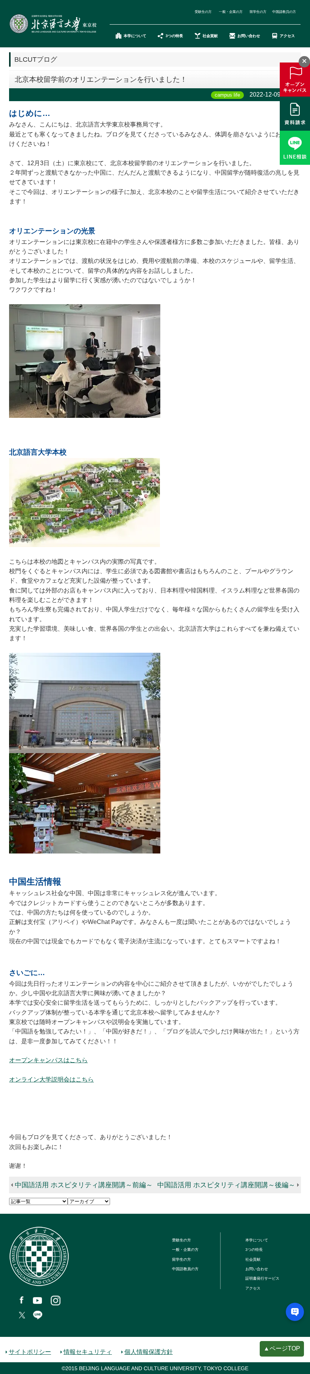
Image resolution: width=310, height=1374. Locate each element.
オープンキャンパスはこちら (48, 1060)
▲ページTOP (282, 1348)
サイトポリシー (30, 1352)
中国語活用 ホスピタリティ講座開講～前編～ (84, 1185)
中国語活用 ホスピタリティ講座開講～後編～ (226, 1185)
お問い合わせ (248, 36)
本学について (135, 36)
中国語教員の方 (284, 12)
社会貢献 (210, 36)
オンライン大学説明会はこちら (51, 1079)
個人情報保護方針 (148, 1352)
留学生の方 (258, 12)
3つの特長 (174, 36)
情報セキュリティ (88, 1352)
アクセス (287, 36)
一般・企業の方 (231, 12)
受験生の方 (203, 12)
